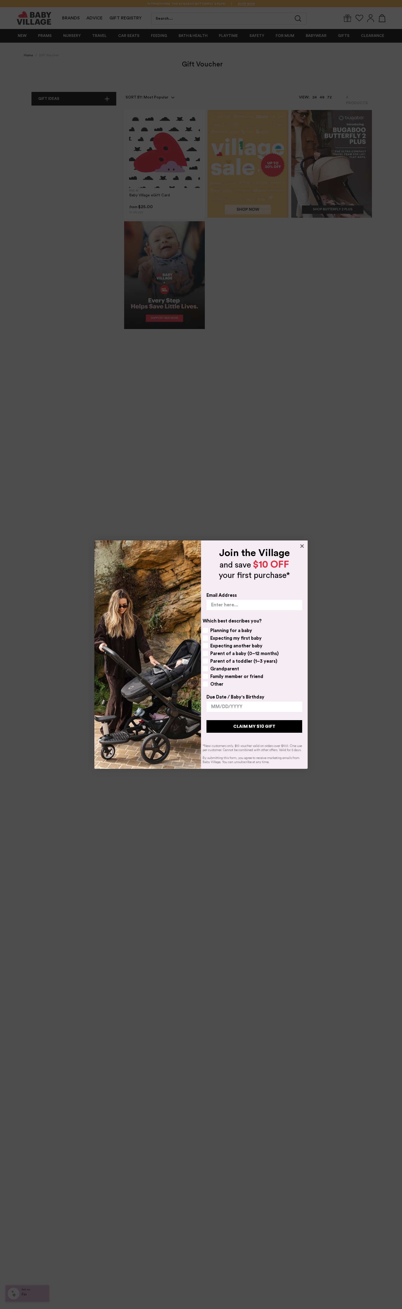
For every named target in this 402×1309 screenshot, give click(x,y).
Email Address (221, 595)
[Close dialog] (302, 546)
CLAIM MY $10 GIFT (254, 726)
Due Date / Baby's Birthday (235, 697)
